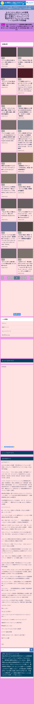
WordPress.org (6, 335)
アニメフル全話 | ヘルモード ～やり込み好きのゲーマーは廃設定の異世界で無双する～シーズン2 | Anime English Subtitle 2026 (8, 137)
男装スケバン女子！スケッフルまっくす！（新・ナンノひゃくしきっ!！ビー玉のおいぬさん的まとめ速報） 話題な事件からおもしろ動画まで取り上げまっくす (16, 527)
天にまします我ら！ (6, 611)
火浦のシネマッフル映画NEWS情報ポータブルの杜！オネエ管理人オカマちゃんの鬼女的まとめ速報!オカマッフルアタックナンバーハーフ (16, 550)
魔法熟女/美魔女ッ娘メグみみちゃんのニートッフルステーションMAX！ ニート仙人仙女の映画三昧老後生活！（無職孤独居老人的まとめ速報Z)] (16, 495)
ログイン (4, 323)
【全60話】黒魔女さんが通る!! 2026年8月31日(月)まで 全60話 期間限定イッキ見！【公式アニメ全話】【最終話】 (25, 112)
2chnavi (3, 366)
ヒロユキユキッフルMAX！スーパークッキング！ (14, 619)
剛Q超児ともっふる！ (7, 625)
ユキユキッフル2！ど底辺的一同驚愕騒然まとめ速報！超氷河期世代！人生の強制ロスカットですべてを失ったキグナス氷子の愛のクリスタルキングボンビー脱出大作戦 (16, 595)
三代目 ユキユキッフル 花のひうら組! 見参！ (13, 635)
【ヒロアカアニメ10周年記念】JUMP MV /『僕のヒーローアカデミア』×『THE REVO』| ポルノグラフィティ (8, 190)
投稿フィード (5, 327)
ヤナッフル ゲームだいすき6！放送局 (11, 628)
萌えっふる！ (4, 608)
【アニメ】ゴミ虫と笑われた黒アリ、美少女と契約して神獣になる (8, 83)
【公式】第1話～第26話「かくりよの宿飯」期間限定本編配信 (25, 188)
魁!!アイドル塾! (5, 638)
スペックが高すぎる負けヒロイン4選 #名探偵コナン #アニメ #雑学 (8, 62)
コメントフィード (6, 331)
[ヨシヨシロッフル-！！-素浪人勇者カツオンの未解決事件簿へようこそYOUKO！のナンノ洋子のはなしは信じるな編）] (16, 583)
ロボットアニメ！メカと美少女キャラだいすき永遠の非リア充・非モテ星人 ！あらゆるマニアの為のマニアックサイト (16, 534)
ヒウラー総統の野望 (6, 631)
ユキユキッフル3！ (6, 605)
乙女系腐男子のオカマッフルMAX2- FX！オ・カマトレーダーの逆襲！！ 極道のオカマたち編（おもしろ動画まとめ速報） (16, 502)
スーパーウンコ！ (6, 507)
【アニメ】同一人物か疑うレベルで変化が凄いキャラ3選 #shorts (8, 263)
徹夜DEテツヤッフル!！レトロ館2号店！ (12, 622)
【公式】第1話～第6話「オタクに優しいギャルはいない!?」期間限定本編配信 (25, 236)
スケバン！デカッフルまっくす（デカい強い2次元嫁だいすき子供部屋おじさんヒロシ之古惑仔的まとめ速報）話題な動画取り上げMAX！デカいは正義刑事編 (16, 571)
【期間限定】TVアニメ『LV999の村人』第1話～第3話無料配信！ (25, 167)
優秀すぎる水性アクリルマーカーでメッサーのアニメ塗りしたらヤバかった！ (8, 167)
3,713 (31, 278)
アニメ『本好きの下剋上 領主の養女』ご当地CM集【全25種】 (25, 62)
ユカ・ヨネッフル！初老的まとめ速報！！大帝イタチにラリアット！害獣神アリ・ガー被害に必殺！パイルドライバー (16, 557)
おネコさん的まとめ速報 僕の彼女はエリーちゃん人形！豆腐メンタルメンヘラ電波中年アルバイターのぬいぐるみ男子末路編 (16, 467)
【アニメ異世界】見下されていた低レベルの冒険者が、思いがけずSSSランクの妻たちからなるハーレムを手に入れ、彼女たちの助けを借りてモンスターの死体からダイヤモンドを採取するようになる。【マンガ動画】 (25, 141)
